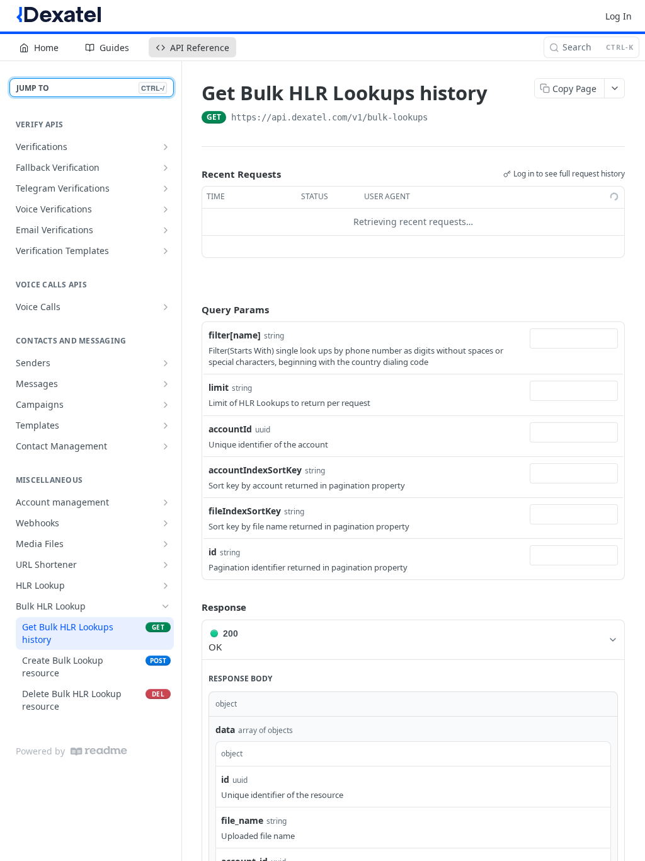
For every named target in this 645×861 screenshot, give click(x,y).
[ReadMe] (99, 751)
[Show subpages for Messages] (166, 384)
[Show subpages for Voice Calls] (166, 307)
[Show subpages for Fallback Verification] (166, 168)
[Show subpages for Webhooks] (166, 523)
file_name (242, 820)
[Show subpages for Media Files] (166, 544)
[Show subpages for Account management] (166, 502)
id (212, 552)
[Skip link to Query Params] (193, 309)
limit (218, 387)
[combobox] (574, 338)
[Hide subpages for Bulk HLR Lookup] (166, 606)
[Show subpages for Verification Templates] (166, 251)
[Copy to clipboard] (440, 118)
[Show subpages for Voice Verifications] (166, 209)
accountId (230, 429)
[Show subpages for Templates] (166, 425)
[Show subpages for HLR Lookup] (166, 586)
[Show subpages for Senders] (166, 363)
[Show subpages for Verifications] (166, 147)
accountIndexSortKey (255, 470)
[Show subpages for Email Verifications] (166, 230)
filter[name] (234, 335)
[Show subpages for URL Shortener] (166, 565)
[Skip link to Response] (193, 607)
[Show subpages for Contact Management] (166, 446)
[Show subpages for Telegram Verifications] (166, 188)
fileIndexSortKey (244, 511)
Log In (618, 16)
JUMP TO (90, 88)
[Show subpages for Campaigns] (166, 405)
